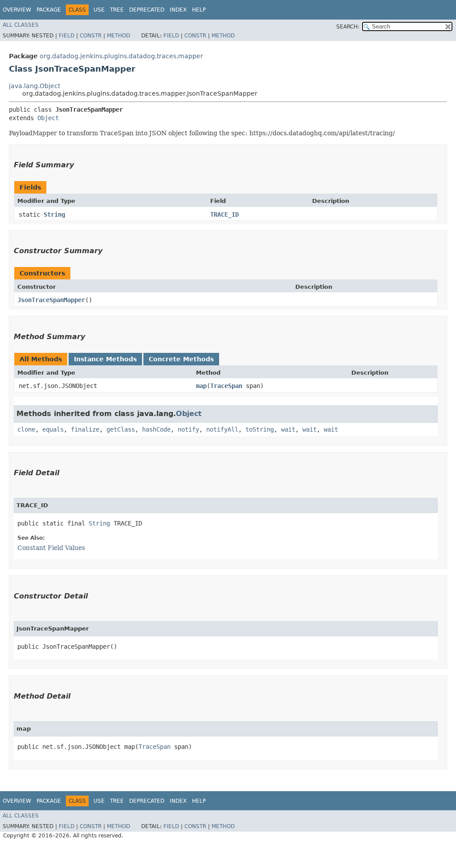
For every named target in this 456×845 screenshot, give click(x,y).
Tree (117, 10)
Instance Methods (105, 359)
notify (188, 429)
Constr (91, 35)
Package (49, 10)
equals (53, 429)
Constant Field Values (51, 547)
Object (48, 117)
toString (259, 429)
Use (99, 10)
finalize (85, 429)
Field (66, 35)
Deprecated (146, 10)
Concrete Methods (181, 359)
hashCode (156, 429)
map (201, 385)
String (54, 214)
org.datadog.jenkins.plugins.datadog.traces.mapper (121, 56)
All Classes (21, 25)
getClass (120, 429)
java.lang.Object (34, 85)
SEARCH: (347, 27)
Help (199, 10)
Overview (17, 10)
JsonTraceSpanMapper (51, 299)
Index (178, 10)
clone (26, 429)
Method (118, 35)
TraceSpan (226, 385)
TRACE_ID (224, 214)
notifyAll (222, 429)
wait (288, 429)
